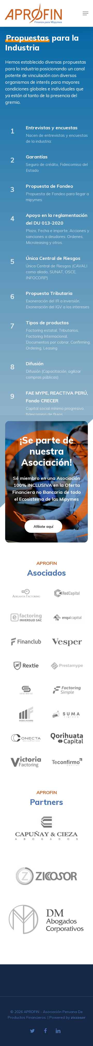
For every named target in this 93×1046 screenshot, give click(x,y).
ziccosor (78, 1017)
